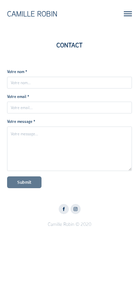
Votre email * (18, 96)
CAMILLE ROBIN (32, 14)
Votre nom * (17, 71)
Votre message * (21, 121)
